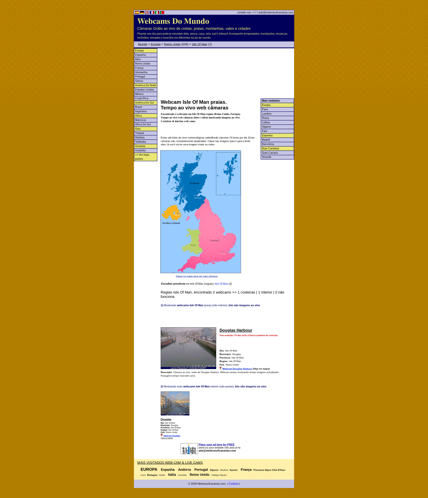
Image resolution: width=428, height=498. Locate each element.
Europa (155, 44)
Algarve (266, 126)
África (138, 115)
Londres (267, 113)
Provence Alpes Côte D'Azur (269, 470)
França (139, 67)
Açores (234, 470)
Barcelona (268, 144)
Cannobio (182, 475)
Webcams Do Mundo (173, 20)
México (139, 94)
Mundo (142, 44)
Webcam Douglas (172, 436)
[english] (147, 13)
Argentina (141, 111)
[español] (137, 13)
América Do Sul (144, 102)
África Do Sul (143, 124)
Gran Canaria (270, 152)
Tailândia (140, 141)
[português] (162, 13)
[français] (152, 13)
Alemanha (141, 72)
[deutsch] (142, 13)
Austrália (140, 150)
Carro (143, 475)
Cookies (234, 483)
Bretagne (152, 475)
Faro (264, 131)
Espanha (140, 54)
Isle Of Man (199, 44)
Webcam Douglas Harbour (237, 368)
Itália (138, 59)
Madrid (266, 139)
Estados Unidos (144, 89)
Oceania (140, 146)
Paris (265, 109)
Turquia (139, 133)
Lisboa (266, 122)
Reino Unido (172, 44)
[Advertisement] (227, 73)
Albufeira (224, 470)
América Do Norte (145, 85)
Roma (265, 118)
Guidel (162, 475)
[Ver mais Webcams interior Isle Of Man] (175, 415)
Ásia (137, 128)
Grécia (139, 81)
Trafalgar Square (219, 475)
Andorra (184, 469)
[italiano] (157, 13)
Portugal (140, 76)
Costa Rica (141, 98)
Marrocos (140, 120)
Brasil (138, 107)
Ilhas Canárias (270, 148)
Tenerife (266, 157)
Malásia (139, 137)
